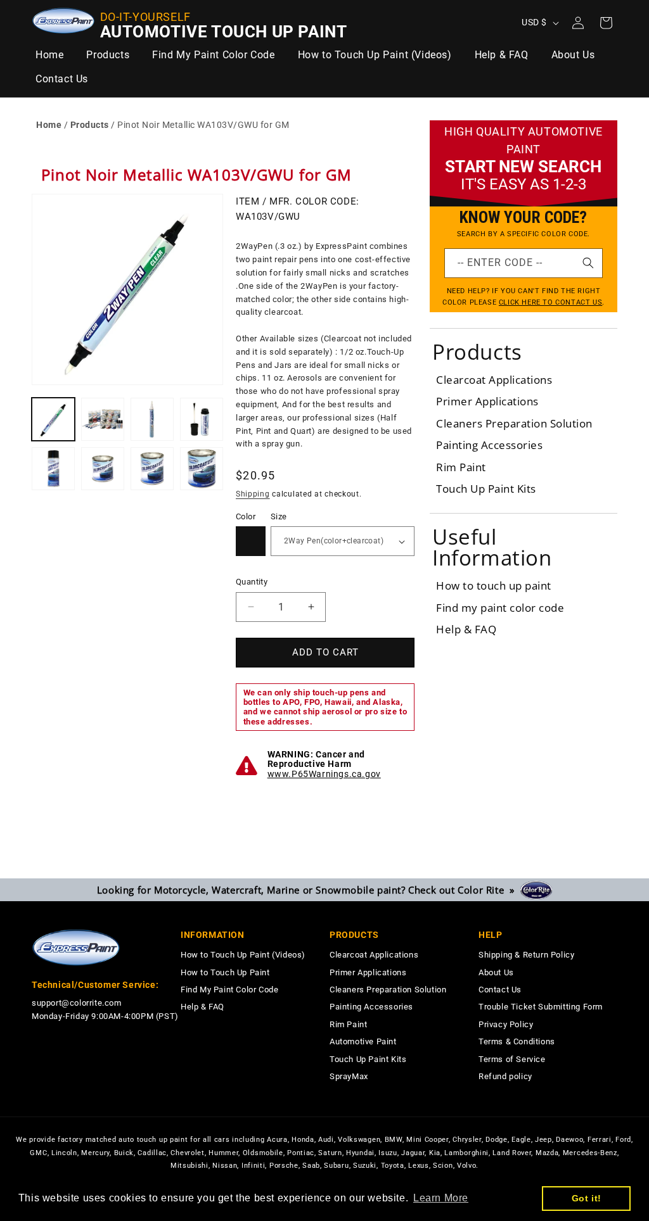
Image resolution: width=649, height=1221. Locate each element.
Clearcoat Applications (494, 379)
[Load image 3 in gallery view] (152, 419)
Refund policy (505, 1076)
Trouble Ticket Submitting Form (541, 1006)
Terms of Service (512, 1059)
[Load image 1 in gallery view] (53, 419)
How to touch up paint (493, 585)
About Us (496, 972)
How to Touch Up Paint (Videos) (243, 954)
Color (245, 516)
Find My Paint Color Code (229, 989)
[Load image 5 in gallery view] (53, 468)
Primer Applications (487, 401)
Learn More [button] (440, 1198)
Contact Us (500, 989)
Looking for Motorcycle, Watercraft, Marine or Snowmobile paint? (308, 889)
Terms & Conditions (517, 1041)
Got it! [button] (586, 1198)
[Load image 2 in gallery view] (102, 419)
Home (48, 125)
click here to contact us (550, 302)
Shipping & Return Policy (526, 954)
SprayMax (349, 1076)
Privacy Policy (506, 1024)
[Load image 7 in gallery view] (152, 468)
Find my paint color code (500, 607)
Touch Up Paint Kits (486, 488)
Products (89, 125)
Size (279, 516)
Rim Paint (461, 467)
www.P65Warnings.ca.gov (324, 774)
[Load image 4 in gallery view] (201, 419)
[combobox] (523, 263)
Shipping (253, 494)
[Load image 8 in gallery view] (201, 468)
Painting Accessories (489, 445)
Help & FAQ (466, 629)
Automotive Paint (363, 1041)
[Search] (588, 263)
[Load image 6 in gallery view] (102, 468)
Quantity (251, 581)
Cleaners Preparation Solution (514, 423)
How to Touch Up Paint (225, 972)
